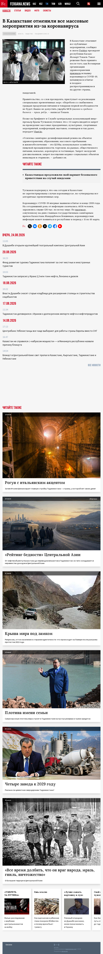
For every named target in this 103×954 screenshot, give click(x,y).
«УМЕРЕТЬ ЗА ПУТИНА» (11, 893)
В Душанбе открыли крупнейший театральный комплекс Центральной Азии (44, 245)
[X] (30, 226)
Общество (29, 34)
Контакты (9, 944)
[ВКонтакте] (35, 226)
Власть (20, 34)
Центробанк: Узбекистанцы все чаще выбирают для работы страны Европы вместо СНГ (50, 330)
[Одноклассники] (40, 226)
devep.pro (65, 951)
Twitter (83, 50)
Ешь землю (40, 892)
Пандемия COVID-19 (42, 34)
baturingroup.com (70, 949)
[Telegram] (50, 226)
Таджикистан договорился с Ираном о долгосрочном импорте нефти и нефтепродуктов (50, 313)
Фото (36, 10)
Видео (28, 10)
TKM (53, 3)
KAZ (34, 3)
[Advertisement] (51, 387)
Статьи (17, 10)
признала (75, 73)
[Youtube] (60, 226)
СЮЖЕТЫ (47, 10)
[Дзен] (45, 226)
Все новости (94, 365)
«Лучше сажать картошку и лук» (73, 893)
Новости (7, 10)
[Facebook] (55, 226)
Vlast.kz (38, 131)
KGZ (40, 3)
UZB (60, 3)
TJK (47, 3)
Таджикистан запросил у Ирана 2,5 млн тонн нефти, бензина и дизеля (40, 276)
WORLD (67, 3)
